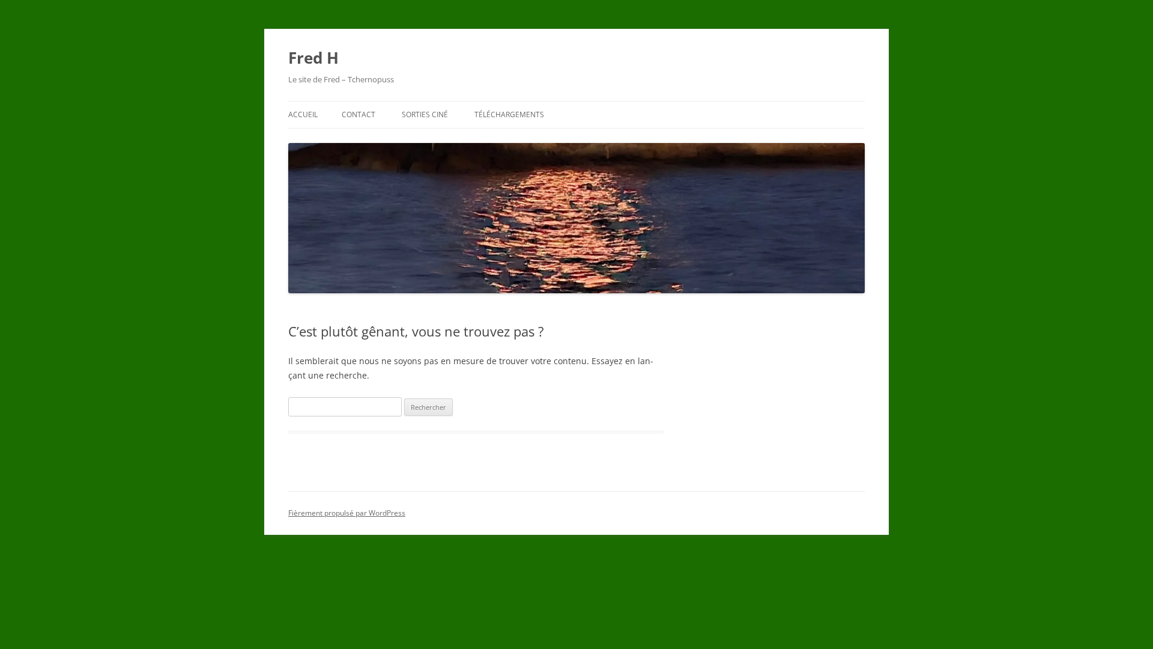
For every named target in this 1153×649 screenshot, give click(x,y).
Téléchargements (509, 114)
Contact (358, 114)
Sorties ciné (425, 114)
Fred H (313, 58)
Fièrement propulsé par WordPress (346, 513)
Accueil (303, 114)
